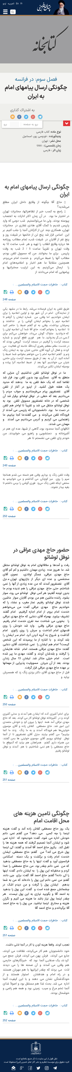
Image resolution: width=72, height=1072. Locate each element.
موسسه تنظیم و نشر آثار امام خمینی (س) (35, 1062)
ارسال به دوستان (12, 117)
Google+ (33, 117)
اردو (4, 3)
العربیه (11, 3)
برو (5, 124)
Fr (21, 3)
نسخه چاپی (13, 292)
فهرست (66, 123)
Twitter (26, 117)
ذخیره (6, 292)
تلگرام (39, 117)
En (17, 3)
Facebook (19, 117)
